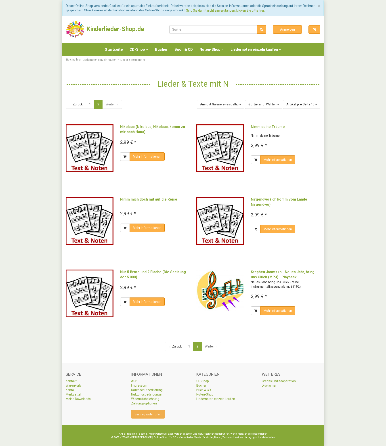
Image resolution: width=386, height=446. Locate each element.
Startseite (114, 49)
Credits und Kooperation (279, 381)
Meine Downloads (78, 399)
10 (300, 104)
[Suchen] (261, 29)
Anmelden (287, 29)
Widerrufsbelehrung (145, 399)
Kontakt (71, 381)
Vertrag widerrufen (148, 414)
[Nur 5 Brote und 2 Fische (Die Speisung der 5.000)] (89, 293)
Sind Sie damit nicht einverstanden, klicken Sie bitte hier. (225, 10)
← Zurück (76, 104)
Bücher (161, 49)
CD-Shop (138, 49)
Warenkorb (73, 385)
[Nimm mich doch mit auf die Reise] (89, 221)
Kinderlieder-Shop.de (114, 29)
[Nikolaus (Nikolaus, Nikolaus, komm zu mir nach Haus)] (89, 148)
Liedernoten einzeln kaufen (255, 49)
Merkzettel (73, 394)
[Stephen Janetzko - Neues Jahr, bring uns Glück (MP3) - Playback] (220, 290)
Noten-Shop (210, 49)
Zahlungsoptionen (144, 403)
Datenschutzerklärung (147, 390)
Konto (70, 390)
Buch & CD (183, 49)
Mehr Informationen (147, 156)
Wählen (262, 104)
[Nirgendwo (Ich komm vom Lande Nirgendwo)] (220, 221)
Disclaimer (269, 385)
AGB (134, 381)
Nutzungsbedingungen (147, 394)
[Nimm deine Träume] (220, 148)
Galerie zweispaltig (219, 104)
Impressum (139, 385)
